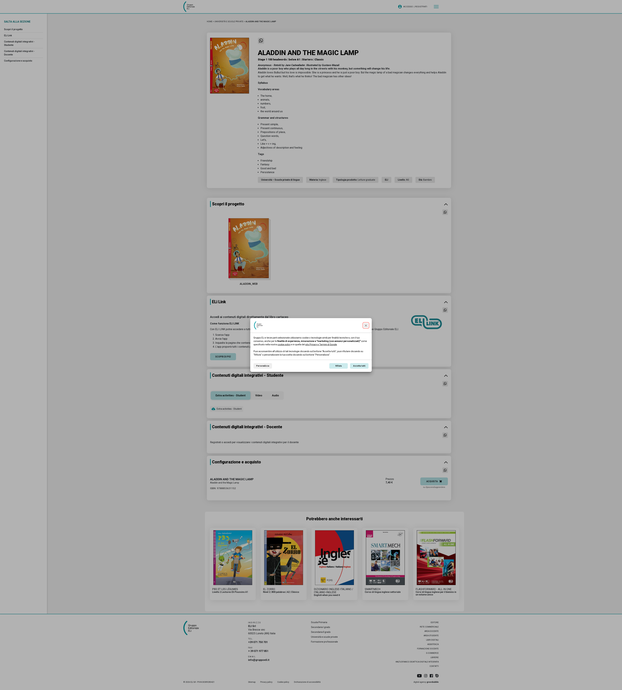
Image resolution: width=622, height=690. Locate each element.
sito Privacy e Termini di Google (321, 344)
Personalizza (262, 366)
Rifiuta (338, 366)
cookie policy (284, 344)
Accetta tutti (359, 366)
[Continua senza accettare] (366, 325)
